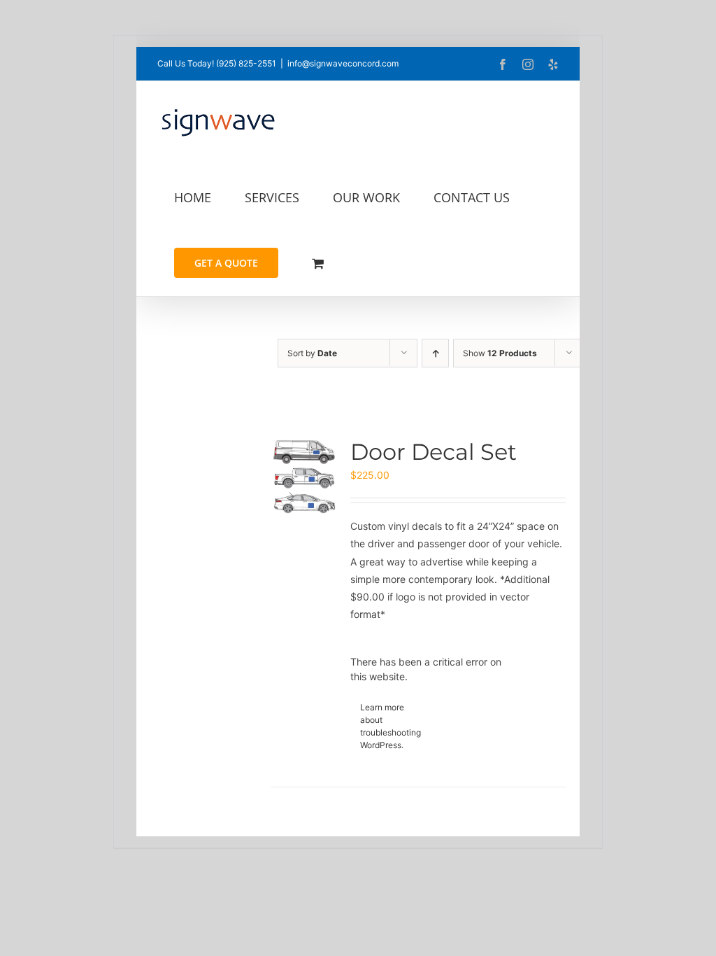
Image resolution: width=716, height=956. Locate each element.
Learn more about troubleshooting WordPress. (390, 726)
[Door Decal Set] (304, 476)
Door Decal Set (433, 451)
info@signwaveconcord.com (343, 63)
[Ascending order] (435, 353)
